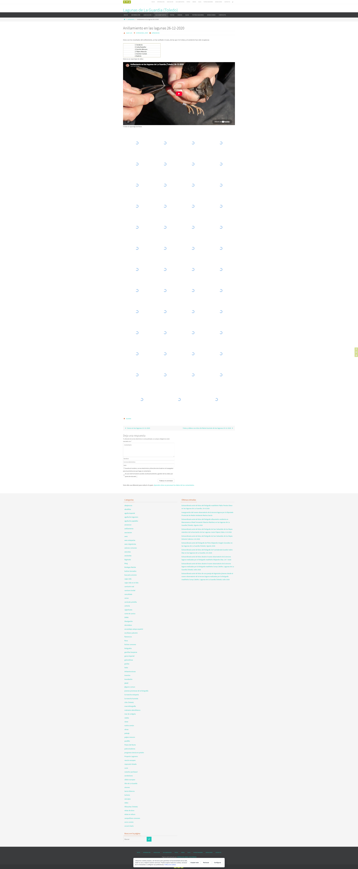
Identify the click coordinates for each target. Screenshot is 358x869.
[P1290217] (193, 248)
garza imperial (129, 656)
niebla (126, 718)
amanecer (127, 525)
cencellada (128, 594)
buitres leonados (130, 571)
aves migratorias (130, 544)
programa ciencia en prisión (134, 752)
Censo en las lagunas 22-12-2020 (138, 428)
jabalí (126, 683)
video (126, 803)
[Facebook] (124, 1)
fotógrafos (128, 648)
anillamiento (131, 19)
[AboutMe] (129, 1)
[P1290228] (221, 290)
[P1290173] (137, 143)
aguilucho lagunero (131, 517)
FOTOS (188, 2)
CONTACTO (227, 2)
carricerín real (129, 586)
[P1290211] (165, 227)
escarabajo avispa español (133, 629)
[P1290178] (137, 164)
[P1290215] (137, 248)
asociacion (128, 532)
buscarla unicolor (130, 575)
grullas (126, 664)
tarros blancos (129, 791)
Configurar (217, 862)
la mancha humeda (131, 698)
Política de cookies (170, 864)
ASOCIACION (170, 2)
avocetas (127, 552)
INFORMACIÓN (160, 2)
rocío (126, 768)
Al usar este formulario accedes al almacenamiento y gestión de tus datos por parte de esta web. (149, 475)
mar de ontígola (130, 714)
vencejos (127, 799)
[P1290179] (165, 164)
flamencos (128, 637)
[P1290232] (193, 311)
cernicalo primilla (130, 602)
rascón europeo (130, 760)
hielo (126, 667)
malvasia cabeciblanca (132, 710)
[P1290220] (137, 269)
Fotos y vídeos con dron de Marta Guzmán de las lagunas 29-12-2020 (207, 428)
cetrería (127, 606)
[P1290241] (165, 353)
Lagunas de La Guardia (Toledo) (150, 10)
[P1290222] (193, 269)
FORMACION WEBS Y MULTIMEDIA (186, 857)
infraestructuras (130, 671)
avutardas (127, 556)
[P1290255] (221, 353)
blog (126, 563)
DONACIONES (218, 2)
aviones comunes (130, 548)
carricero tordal (129, 590)
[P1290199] (137, 206)
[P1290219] (221, 248)
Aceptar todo (194, 862)
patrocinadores (129, 749)
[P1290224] (221, 269)
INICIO (153, 2)
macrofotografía (130, 706)
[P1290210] (137, 227)
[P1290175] (193, 143)
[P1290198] (221, 185)
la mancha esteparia (131, 695)
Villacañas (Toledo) (131, 807)
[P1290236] (193, 332)
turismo (127, 795)
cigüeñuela (128, 610)
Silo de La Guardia (130, 783)
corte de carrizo (129, 613)
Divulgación (128, 621)
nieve (126, 722)
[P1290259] (221, 375)
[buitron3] (141, 399)
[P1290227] (193, 290)
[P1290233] (221, 311)
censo (126, 598)
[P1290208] (193, 206)
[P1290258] (193, 375)
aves (126, 536)
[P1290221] (165, 269)
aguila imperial (129, 513)
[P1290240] (137, 353)
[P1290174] (165, 143)
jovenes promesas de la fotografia (136, 691)
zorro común (129, 822)
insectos (127, 675)
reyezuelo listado (130, 764)
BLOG (199, 2)
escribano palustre (131, 633)
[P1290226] (165, 290)
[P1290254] (193, 353)
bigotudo (127, 559)
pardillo (127, 741)
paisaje (126, 733)
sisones (127, 787)
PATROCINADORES (208, 2)
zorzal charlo (129, 826)
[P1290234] (137, 332)
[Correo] (126, 1)
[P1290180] (193, 164)
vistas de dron (129, 810)
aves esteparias (129, 540)
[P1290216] (165, 248)
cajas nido (128, 579)
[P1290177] (221, 143)
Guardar (128, 418)
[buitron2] (216, 399)
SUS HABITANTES (180, 2)
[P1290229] (137, 311)
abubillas (127, 509)
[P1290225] (137, 290)
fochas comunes (130, 644)
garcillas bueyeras (130, 652)
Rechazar (206, 862)
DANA (126, 617)
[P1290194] (137, 185)
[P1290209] (221, 206)
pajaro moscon (129, 737)
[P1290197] (193, 185)
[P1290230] (165, 311)
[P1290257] (165, 375)
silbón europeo (129, 780)
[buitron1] (179, 399)
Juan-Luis (129, 33)
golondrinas (128, 660)
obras (126, 729)
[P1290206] (165, 206)
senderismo (128, 776)
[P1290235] (165, 332)
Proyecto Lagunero (131, 756)
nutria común (129, 725)
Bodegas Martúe (130, 567)
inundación (128, 679)
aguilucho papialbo (131, 521)
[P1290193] (221, 164)
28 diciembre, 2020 (142, 33)
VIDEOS (194, 2)
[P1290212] (193, 227)
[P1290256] (137, 375)
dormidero (128, 625)
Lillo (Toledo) (129, 702)
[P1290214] (221, 227)
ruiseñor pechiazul (131, 772)
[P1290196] (165, 185)
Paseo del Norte (130, 745)
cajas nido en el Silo (131, 583)
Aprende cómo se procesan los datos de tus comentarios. (174, 485)
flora (126, 641)
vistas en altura (129, 814)
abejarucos (128, 505)
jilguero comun (129, 687)
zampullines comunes (132, 818)
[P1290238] (221, 332)
